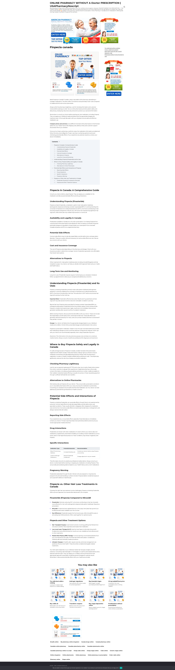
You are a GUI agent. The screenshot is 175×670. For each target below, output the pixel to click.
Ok (121, 667)
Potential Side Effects (62, 151)
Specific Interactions (62, 174)
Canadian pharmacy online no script (61, 650)
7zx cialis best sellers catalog (112, 48)
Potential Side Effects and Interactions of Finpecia (67, 168)
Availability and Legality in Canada (65, 149)
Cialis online (104, 650)
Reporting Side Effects (62, 170)
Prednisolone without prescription (115, 604)
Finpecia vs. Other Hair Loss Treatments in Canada (67, 178)
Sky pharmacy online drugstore (70, 642)
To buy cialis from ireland (111, 49)
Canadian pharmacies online (95, 646)
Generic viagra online (116, 650)
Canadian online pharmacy (58, 646)
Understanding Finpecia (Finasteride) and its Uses (67, 159)
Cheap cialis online (79, 650)
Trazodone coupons (75, 603)
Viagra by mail (108, 53)
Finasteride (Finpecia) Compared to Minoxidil (68, 180)
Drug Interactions (61, 172)
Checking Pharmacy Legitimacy (65, 163)
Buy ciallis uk (54, 603)
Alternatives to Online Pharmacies (65, 165)
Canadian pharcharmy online (76, 646)
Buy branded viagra (95, 581)
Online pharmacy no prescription (97, 655)
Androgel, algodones (76, 581)
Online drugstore (55, 655)
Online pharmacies (68, 655)
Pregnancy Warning (62, 176)
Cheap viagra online (93, 650)
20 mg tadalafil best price (116, 581)
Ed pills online (54, 642)
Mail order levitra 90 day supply (113, 51)
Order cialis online (114, 655)
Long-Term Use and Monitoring (65, 157)
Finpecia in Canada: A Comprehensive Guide (66, 145)
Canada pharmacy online (103, 642)
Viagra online (66, 659)
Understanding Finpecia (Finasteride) (66, 147)
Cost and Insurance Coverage (64, 153)
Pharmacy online (55, 659)
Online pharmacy (81, 655)
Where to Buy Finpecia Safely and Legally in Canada (68, 161)
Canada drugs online (87, 642)
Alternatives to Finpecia (63, 155)
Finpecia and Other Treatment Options (67, 182)
